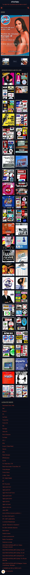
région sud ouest (6, 504)
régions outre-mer (6, 507)
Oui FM (4, 461)
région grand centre (7, 498)
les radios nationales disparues (10, 527)
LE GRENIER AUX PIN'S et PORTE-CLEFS (11, 568)
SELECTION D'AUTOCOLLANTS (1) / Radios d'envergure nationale (12, 546)
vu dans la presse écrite (8, 536)
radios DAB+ (5, 510)
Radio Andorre (5, 530)
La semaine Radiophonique (8, 522)
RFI (3, 481)
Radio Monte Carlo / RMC (8, 405)
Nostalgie (4, 429)
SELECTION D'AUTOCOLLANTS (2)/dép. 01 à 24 (13, 550)
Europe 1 (4, 411)
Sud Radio (4, 417)
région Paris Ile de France (8, 493)
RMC (3, 408)
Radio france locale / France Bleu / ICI (11, 466)
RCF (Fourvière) (6, 484)
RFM (3, 443)
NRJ (3, 426)
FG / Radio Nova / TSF (7, 464)
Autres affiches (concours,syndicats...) (11, 513)
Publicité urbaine (6, 533)
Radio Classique (6, 455)
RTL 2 (3, 440)
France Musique (6, 469)
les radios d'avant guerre (8, 516)
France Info (5, 423)
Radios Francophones (7, 539)
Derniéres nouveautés (7, 571)
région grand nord (6, 487)
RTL (3, 414)
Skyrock (4, 449)
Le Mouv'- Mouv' (6, 475)
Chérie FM (4, 431)
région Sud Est (6, 501)
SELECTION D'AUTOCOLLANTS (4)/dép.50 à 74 (13, 556)
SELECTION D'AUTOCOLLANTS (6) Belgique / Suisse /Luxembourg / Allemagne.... (14, 564)
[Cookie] (3, 572)
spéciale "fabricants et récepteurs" (10, 525)
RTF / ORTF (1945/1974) (8, 519)
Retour (15, 61)
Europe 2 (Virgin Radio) (7, 446)
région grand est (6, 490)
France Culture (6, 472)
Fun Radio (4, 437)
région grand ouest (7, 495)
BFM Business (5, 458)
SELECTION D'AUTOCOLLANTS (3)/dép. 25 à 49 (13, 553)
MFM (3, 452)
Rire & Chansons (6, 434)
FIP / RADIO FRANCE (7, 478)
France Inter (5, 420)
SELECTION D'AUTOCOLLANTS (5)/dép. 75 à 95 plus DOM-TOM (14, 559)
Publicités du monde (7, 542)
